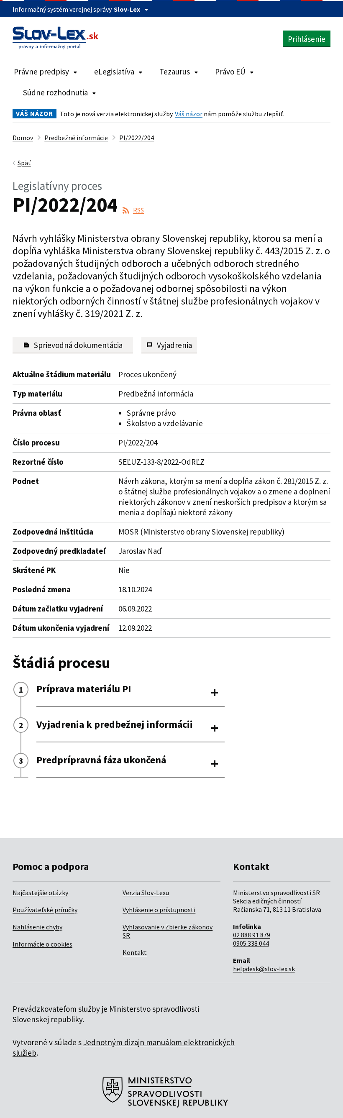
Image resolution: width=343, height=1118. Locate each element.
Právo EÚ (230, 72)
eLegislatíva (114, 72)
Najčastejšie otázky (40, 892)
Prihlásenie (306, 39)
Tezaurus (174, 72)
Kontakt (135, 952)
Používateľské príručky (45, 910)
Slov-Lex (127, 9)
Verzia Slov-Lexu (146, 892)
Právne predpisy (41, 72)
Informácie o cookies (42, 944)
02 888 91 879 (251, 935)
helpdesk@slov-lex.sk (264, 968)
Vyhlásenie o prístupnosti (159, 910)
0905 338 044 (251, 943)
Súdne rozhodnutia (55, 92)
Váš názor (188, 114)
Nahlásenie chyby (37, 927)
